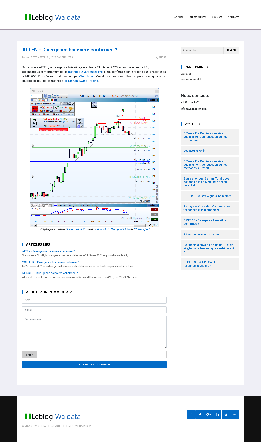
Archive (217, 17)
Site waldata (198, 17)
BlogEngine (54, 426)
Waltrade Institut (191, 79)
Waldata (31, 57)
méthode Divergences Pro (85, 71)
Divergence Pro (77, 229)
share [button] (163, 57)
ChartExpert (87, 76)
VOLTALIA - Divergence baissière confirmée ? (50, 262)
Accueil (179, 17)
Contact (233, 17)
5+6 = (29, 354)
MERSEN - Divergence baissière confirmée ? (50, 273)
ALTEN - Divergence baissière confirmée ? (69, 50)
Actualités (65, 57)
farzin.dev (84, 426)
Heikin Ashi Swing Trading (81, 81)
